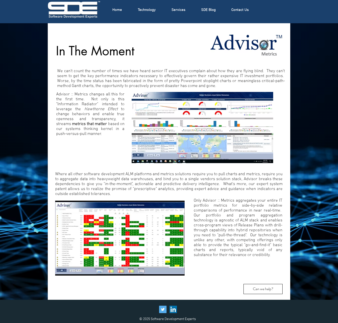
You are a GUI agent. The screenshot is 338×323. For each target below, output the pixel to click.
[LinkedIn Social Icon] (173, 309)
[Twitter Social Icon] (163, 309)
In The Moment (95, 51)
